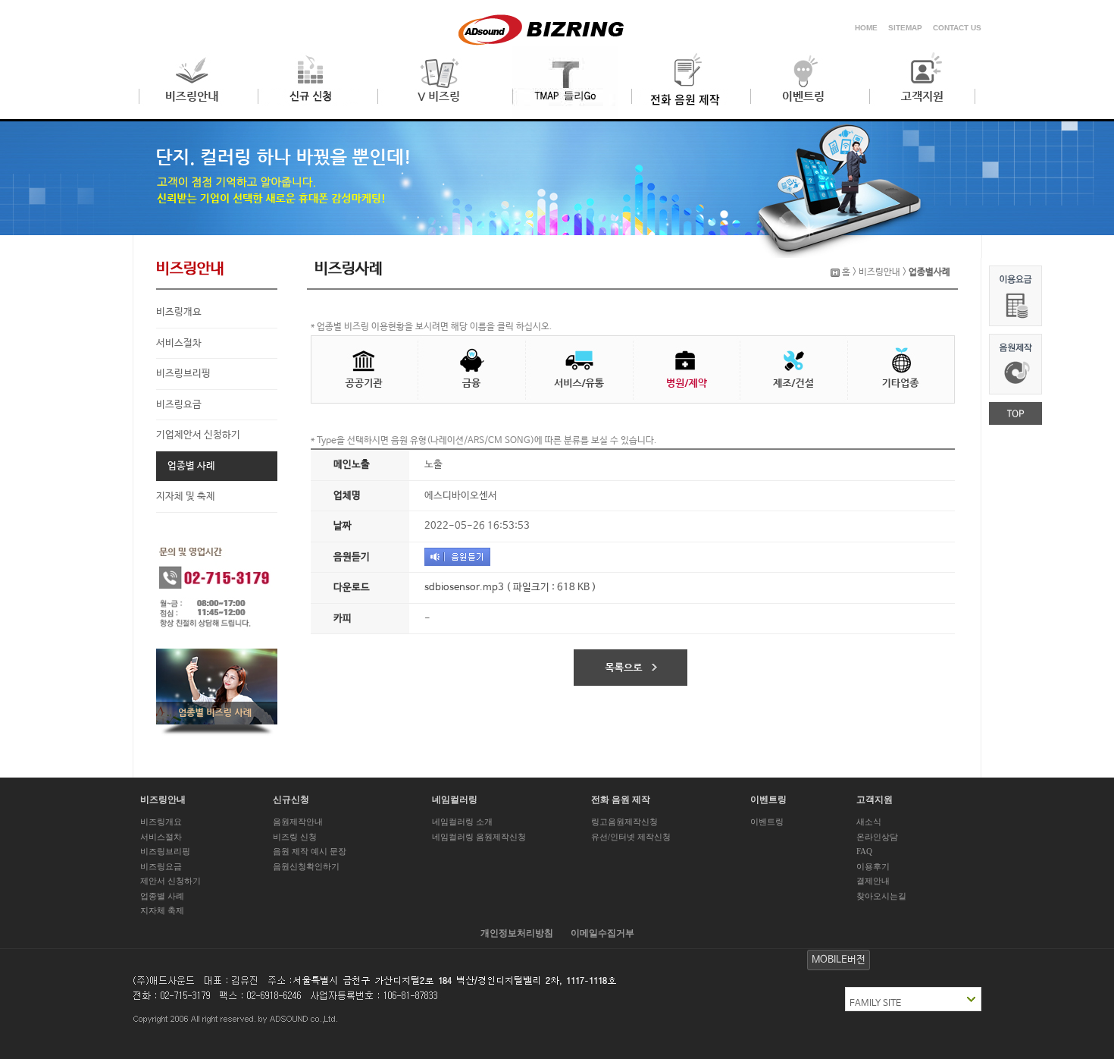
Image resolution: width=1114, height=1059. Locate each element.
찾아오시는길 (881, 895)
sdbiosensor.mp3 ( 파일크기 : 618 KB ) (510, 587)
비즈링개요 (179, 312)
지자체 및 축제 (185, 496)
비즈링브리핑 (183, 373)
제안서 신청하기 (170, 880)
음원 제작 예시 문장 (309, 851)
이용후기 (873, 866)
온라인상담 (877, 836)
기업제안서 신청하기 (198, 435)
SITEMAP (905, 28)
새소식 (868, 821)
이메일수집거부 (602, 933)
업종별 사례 (191, 466)
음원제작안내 (298, 821)
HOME (866, 28)
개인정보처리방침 (516, 933)
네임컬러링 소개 (462, 821)
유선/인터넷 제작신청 (631, 836)
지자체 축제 (162, 910)
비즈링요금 (179, 404)
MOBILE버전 (838, 960)
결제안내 (873, 880)
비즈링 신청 (295, 836)
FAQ (864, 851)
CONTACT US (957, 28)
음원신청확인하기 (306, 866)
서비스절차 (179, 343)
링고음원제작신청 (624, 821)
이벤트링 (767, 821)
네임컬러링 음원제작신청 (479, 836)
